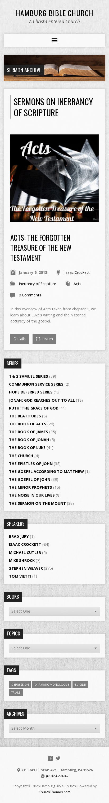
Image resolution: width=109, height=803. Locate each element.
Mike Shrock (22, 560)
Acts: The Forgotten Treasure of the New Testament (40, 247)
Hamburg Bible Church (54, 12)
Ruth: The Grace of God (33, 408)
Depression (20, 684)
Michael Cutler (25, 552)
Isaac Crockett (77, 272)
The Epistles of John (31, 463)
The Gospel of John (29, 479)
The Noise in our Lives (32, 495)
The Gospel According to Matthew (46, 471)
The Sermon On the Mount (37, 503)
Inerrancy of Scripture (37, 283)
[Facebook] (50, 758)
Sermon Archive (24, 70)
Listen (47, 338)
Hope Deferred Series (31, 392)
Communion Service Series (36, 384)
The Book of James (28, 431)
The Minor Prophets (30, 487)
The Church (21, 455)
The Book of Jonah (29, 439)
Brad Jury (19, 536)
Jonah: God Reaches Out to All (42, 400)
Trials (15, 692)
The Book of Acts (27, 423)
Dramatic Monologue (52, 684)
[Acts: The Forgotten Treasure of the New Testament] (54, 218)
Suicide (80, 684)
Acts (77, 283)
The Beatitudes (25, 415)
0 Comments (30, 294)
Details (19, 338)
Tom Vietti (20, 576)
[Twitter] (58, 758)
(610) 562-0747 (57, 776)
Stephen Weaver (26, 568)
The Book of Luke (27, 447)
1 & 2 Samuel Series (28, 376)
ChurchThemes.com (54, 792)
